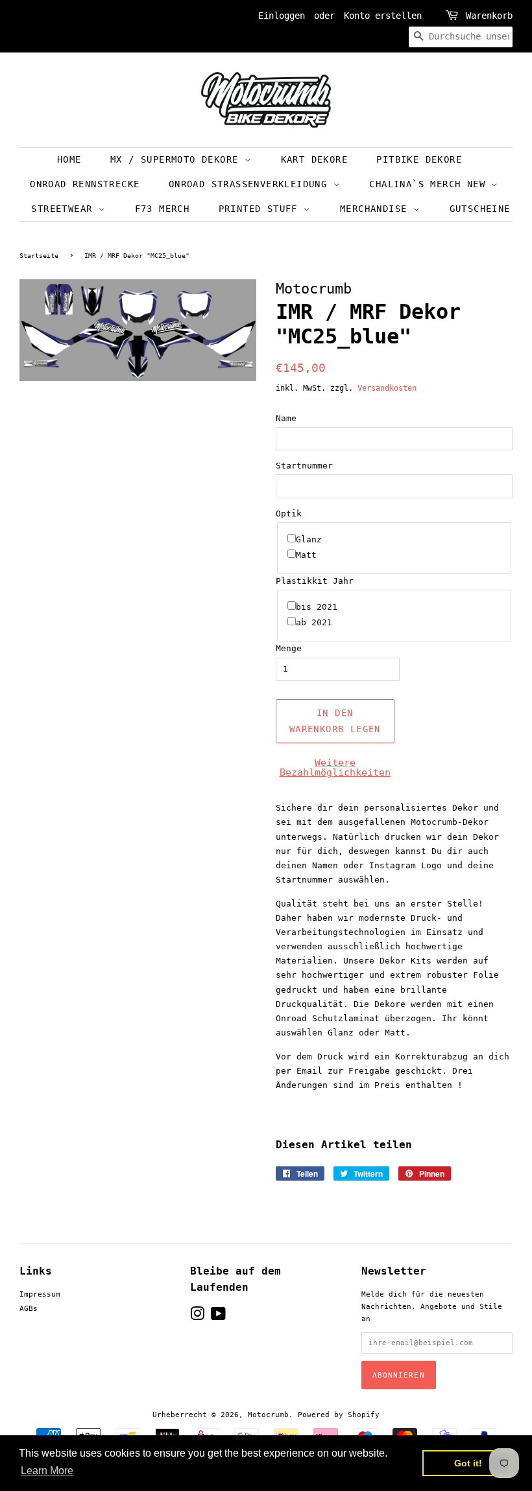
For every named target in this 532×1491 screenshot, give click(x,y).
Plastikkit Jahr (315, 581)
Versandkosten (387, 388)
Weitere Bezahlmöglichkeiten (335, 767)
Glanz (309, 539)
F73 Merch (162, 208)
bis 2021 (316, 607)
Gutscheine (480, 208)
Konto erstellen (383, 15)
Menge (289, 648)
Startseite (38, 255)
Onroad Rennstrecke (84, 184)
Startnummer (304, 465)
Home (69, 159)
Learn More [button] (47, 1470)
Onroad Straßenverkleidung (251, 184)
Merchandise (376, 208)
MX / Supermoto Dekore (177, 159)
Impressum (39, 1294)
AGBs (28, 1308)
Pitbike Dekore (419, 159)
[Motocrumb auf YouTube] (218, 1317)
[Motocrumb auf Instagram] (197, 1317)
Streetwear (64, 208)
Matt (306, 555)
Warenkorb (489, 15)
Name (286, 418)
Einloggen (281, 15)
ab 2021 (314, 622)
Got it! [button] (468, 1463)
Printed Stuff (261, 208)
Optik (289, 513)
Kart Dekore (314, 159)
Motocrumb (268, 1415)
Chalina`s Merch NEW (430, 184)
